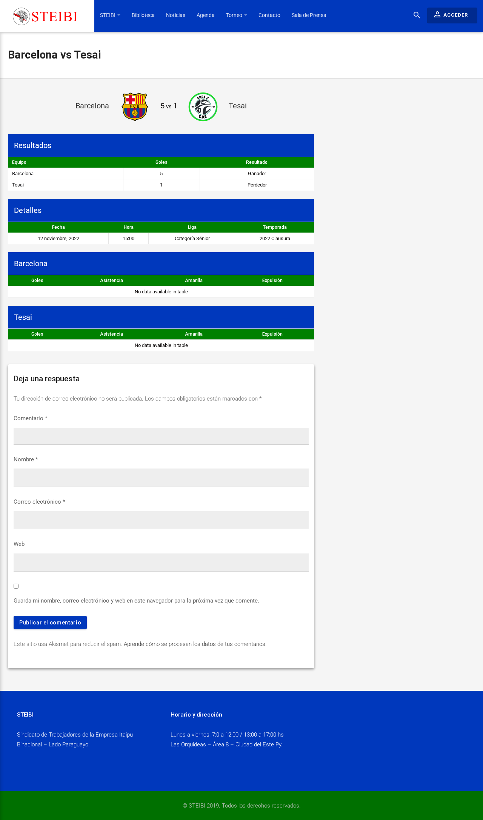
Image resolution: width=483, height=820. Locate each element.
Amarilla (194, 280)
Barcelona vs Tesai (54, 54)
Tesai (18, 185)
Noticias (175, 15)
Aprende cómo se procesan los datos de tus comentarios (194, 644)
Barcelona (23, 173)
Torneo (234, 15)
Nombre (26, 459)
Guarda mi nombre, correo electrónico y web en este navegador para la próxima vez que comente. (136, 600)
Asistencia (111, 280)
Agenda (206, 15)
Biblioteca (143, 15)
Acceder (450, 14)
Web (19, 544)
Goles (37, 280)
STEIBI (108, 15)
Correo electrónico (39, 501)
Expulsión (272, 280)
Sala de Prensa (309, 15)
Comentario (30, 418)
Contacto (269, 15)
